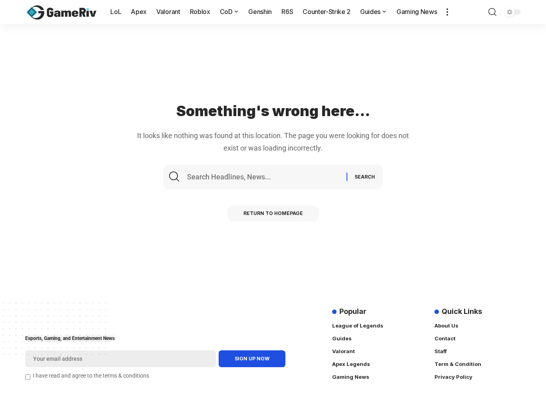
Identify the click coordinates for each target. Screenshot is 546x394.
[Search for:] (266, 177)
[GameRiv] (61, 12)
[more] (447, 12)
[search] (492, 12)
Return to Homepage (273, 213)
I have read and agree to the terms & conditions (91, 375)
